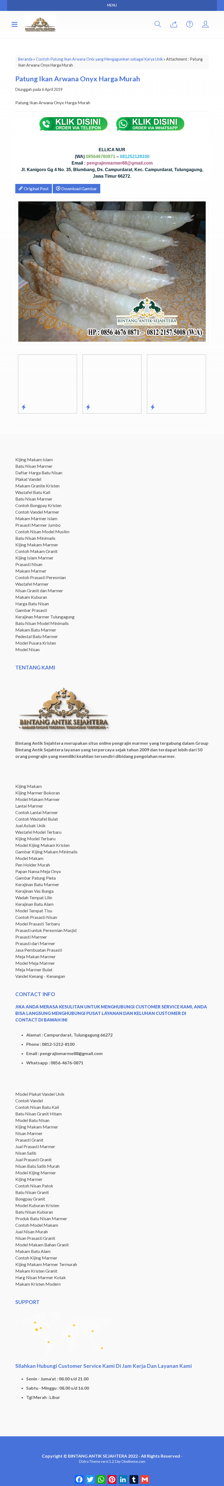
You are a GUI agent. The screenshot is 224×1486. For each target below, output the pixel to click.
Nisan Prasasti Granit (35, 1238)
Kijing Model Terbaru (35, 838)
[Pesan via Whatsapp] (173, 24)
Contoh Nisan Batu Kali (37, 1107)
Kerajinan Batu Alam (34, 904)
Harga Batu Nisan (32, 603)
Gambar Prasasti (31, 610)
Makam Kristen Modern (38, 1284)
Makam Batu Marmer (35, 629)
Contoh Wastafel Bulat (36, 818)
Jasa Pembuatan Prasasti (38, 949)
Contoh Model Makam (36, 1225)
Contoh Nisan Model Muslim (42, 531)
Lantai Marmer (29, 805)
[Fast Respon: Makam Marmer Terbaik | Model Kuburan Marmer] (83, 407)
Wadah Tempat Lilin (33, 897)
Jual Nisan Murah (31, 1231)
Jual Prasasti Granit (33, 1159)
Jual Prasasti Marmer (35, 1146)
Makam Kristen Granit (36, 1270)
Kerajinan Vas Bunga (34, 891)
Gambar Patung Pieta (35, 877)
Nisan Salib (25, 1153)
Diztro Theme (89, 1461)
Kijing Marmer (29, 1179)
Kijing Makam (28, 786)
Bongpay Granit (30, 1198)
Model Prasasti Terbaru (37, 923)
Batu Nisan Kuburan (34, 1211)
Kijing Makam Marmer (36, 544)
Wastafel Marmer (32, 583)
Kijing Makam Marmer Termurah (46, 1264)
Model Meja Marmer (35, 963)
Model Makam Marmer (37, 799)
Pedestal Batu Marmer (36, 636)
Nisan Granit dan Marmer (39, 590)
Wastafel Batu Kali (32, 492)
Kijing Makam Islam (34, 459)
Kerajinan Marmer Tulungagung (45, 616)
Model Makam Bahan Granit (42, 1244)
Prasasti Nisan (28, 564)
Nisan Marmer (29, 1133)
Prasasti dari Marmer (35, 943)
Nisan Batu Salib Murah (37, 1166)
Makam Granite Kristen (37, 485)
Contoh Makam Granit (36, 551)
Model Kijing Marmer (35, 1172)
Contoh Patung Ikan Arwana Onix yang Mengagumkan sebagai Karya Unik (99, 59)
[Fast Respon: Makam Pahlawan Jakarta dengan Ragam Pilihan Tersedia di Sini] (19, 407)
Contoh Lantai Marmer (36, 812)
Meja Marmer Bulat (33, 969)
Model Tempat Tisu (33, 910)
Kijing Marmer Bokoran (37, 792)
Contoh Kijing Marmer (36, 1257)
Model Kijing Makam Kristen (42, 845)
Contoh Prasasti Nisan (36, 917)
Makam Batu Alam (33, 1251)
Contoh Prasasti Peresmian (40, 577)
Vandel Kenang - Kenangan (40, 976)
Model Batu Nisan (32, 1120)
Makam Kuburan (31, 597)
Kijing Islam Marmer (34, 557)
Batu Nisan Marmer (33, 466)
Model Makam (29, 858)
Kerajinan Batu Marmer (37, 884)
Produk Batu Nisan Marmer (41, 1218)
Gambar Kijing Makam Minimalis (46, 851)
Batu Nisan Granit (32, 1192)
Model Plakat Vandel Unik (39, 1094)
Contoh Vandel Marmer (37, 511)
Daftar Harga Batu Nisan (38, 472)
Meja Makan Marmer (35, 956)
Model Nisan (27, 649)
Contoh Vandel (29, 1100)
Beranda (25, 59)
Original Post (36, 188)
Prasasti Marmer (31, 936)
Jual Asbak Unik (30, 825)
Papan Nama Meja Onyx (38, 871)
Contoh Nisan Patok (34, 1185)
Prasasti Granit (29, 1139)
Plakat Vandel (28, 479)
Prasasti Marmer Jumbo (38, 525)
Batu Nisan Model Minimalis (42, 623)
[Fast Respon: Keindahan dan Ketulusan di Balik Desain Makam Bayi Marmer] (148, 407)
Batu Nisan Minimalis (35, 538)
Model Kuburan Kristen (37, 1205)
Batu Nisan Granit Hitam (38, 1113)
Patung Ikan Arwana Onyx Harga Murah (77, 79)
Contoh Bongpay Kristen (38, 505)
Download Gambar (78, 188)
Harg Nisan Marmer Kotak (40, 1277)
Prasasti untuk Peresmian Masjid (45, 930)
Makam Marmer (30, 570)
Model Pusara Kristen (35, 642)
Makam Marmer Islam (36, 518)
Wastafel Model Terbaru (38, 832)
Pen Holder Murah (32, 864)
